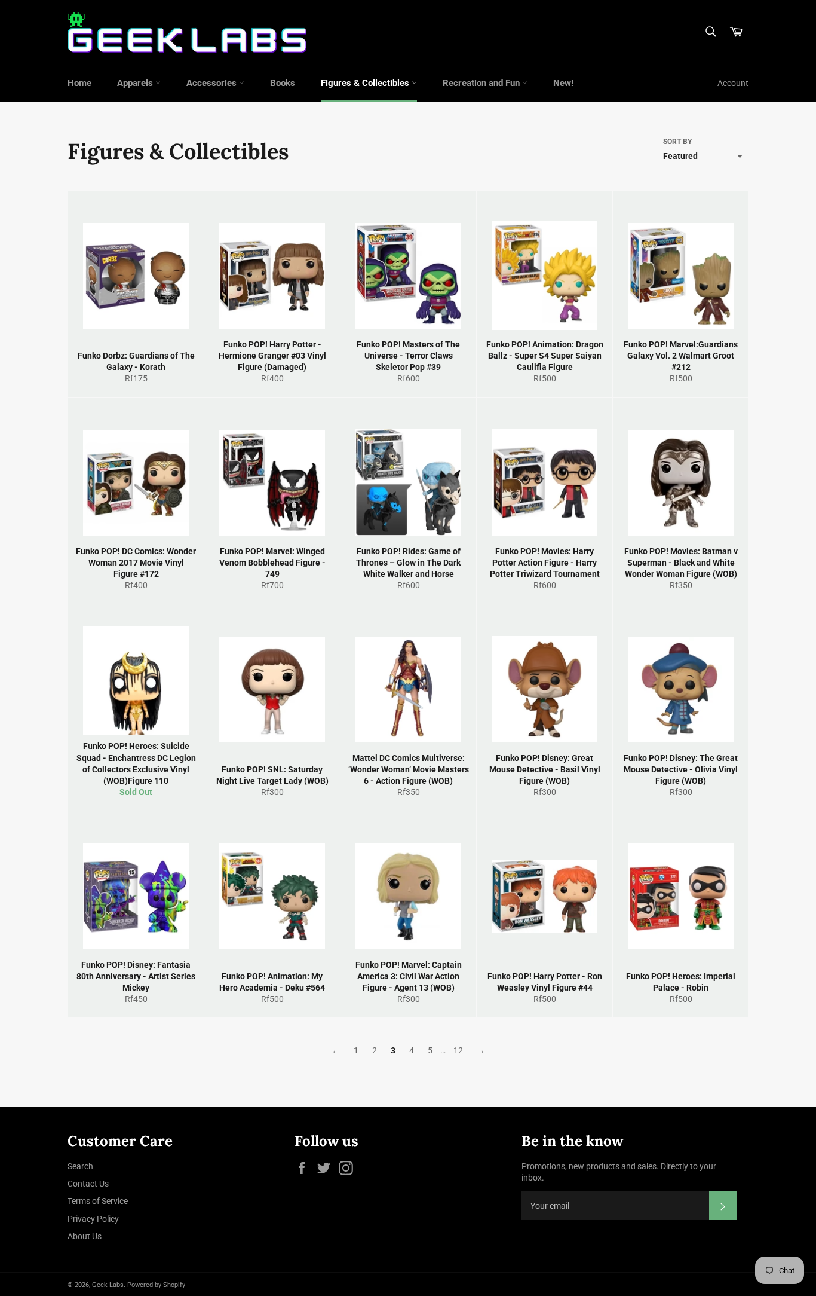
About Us (85, 1236)
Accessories (212, 83)
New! (563, 83)
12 (458, 1050)
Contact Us (88, 1183)
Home (79, 83)
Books (282, 83)
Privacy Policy (93, 1219)
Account (732, 83)
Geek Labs (108, 1285)
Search (80, 1166)
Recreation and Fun (482, 83)
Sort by (677, 141)
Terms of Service (98, 1201)
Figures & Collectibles (366, 83)
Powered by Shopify (156, 1285)
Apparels (136, 83)
